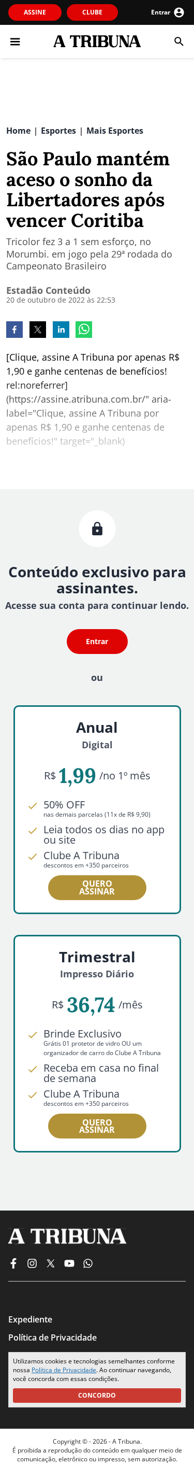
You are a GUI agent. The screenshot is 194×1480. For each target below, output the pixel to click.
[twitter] (37, 330)
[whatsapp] (84, 330)
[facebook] (14, 330)
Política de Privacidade (64, 1369)
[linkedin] (61, 330)
